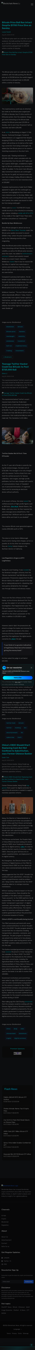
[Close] (31, 667)
